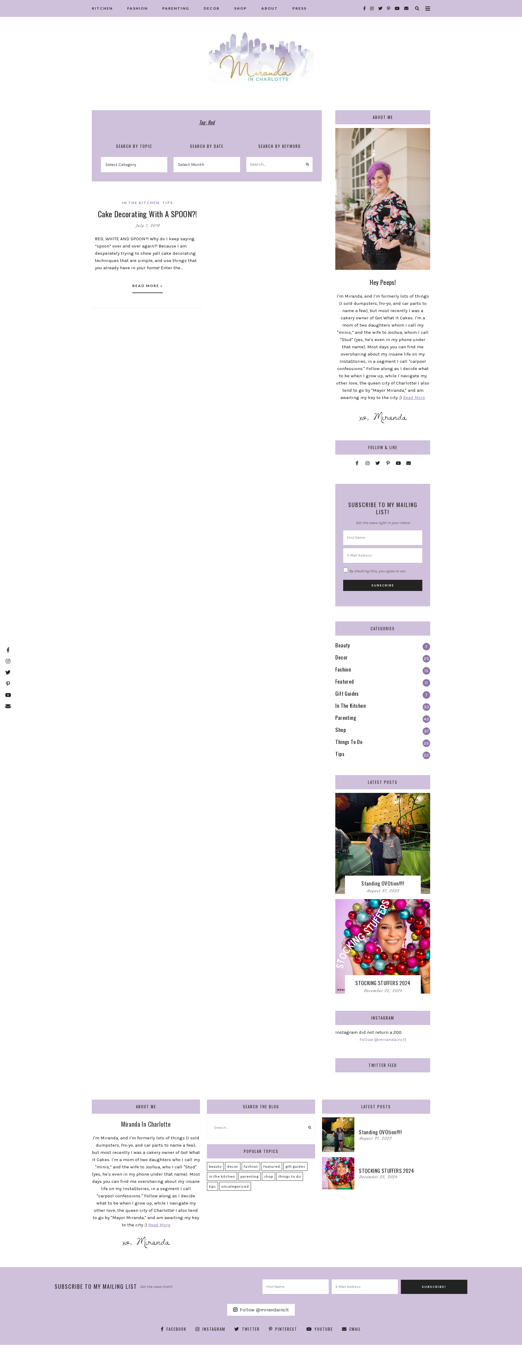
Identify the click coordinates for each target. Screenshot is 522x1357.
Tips (167, 202)
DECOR (212, 8)
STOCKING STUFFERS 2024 (382, 983)
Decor (232, 1166)
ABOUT (269, 8)
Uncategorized (235, 1186)
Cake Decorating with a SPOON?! (147, 214)
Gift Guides (295, 1166)
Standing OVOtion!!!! (382, 883)
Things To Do (290, 1176)
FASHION (137, 8)
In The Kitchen (141, 202)
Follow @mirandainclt (382, 1039)
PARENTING (175, 8)
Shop (268, 1176)
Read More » (147, 285)
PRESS (299, 8)
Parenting (249, 1176)
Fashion (251, 1166)
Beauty (215, 1166)
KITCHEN (102, 8)
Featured (271, 1166)
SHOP (240, 8)
